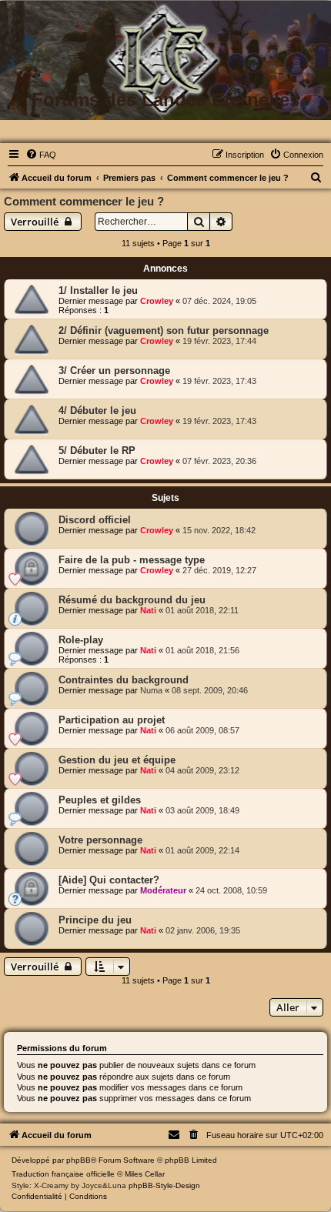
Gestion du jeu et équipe (117, 760)
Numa (151, 690)
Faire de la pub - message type (132, 560)
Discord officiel (95, 520)
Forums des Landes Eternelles (165, 99)
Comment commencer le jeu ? (84, 201)
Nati (148, 610)
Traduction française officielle (63, 1174)
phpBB (78, 1160)
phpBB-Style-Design (164, 1185)
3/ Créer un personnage (114, 370)
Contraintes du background (124, 680)
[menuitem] (40, 154)
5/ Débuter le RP (97, 450)
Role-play (81, 640)
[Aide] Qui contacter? (109, 880)
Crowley (156, 301)
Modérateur (163, 890)
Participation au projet (112, 720)
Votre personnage (100, 840)
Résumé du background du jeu (132, 600)
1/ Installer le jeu (98, 290)
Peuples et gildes (100, 800)
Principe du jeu (95, 920)
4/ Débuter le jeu (97, 410)
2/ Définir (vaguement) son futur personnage (164, 330)
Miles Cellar (145, 1174)
